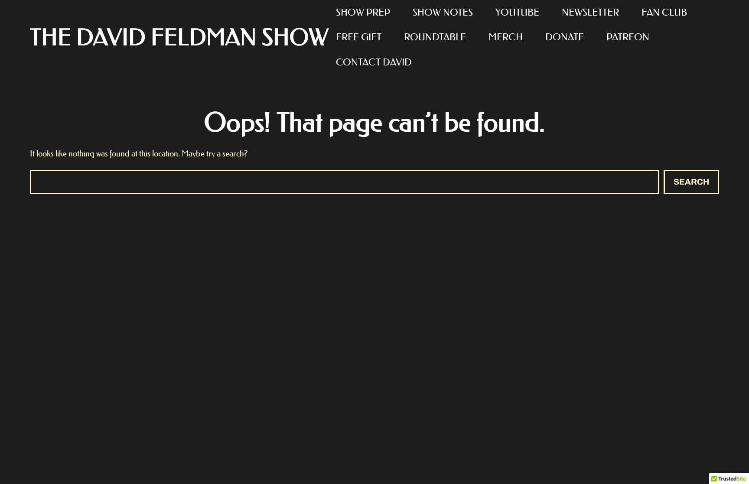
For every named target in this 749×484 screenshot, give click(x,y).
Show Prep (363, 12)
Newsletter (590, 12)
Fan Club (664, 12)
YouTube (517, 12)
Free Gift (358, 37)
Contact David (374, 62)
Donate (564, 37)
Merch (505, 37)
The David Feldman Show (179, 37)
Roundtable (435, 37)
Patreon (627, 37)
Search (691, 181)
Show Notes (443, 12)
